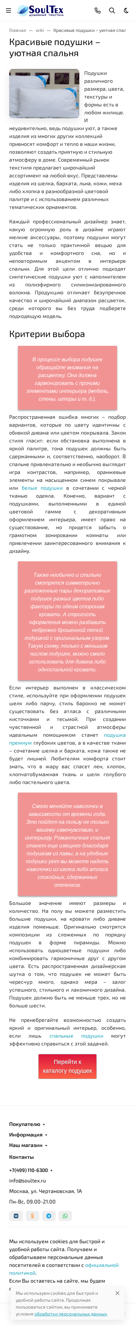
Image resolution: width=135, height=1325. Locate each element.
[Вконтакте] (16, 1216)
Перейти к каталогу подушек (67, 1066)
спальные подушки (76, 1035)
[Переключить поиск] (112, 10)
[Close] (117, 1293)
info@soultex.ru (27, 1180)
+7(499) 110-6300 (28, 1170)
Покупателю (24, 1124)
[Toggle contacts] (98, 10)
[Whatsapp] (65, 1216)
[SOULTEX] (41, 9)
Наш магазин (26, 1145)
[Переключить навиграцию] (8, 10)
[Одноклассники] (32, 1216)
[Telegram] (49, 1216)
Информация (26, 1134)
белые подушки (42, 487)
